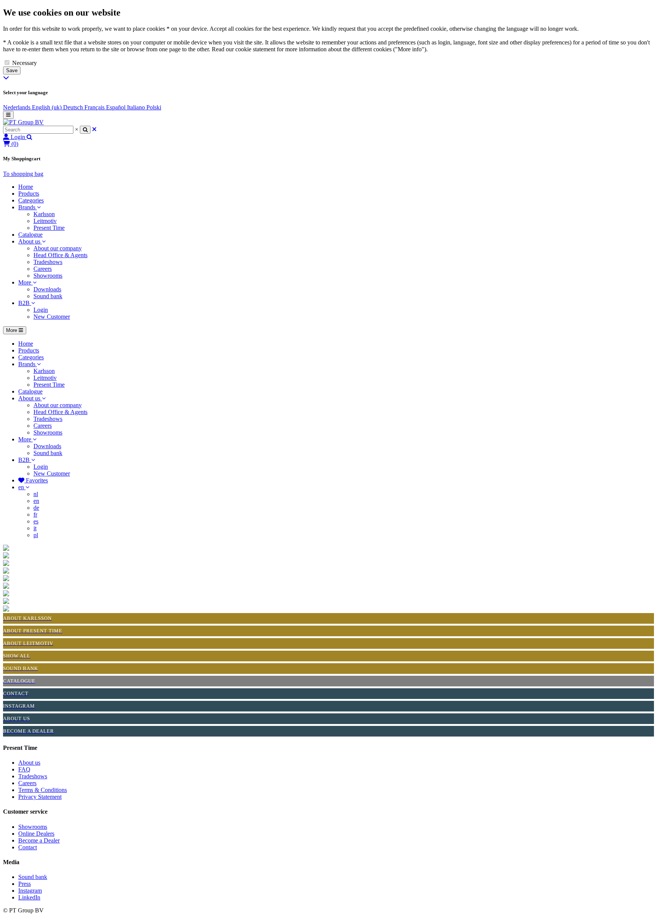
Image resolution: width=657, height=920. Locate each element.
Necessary (24, 63)
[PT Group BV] (23, 122)
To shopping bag (23, 174)
